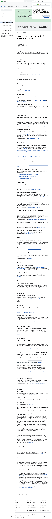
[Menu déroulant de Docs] (12, 1)
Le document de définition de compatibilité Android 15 (27, 156)
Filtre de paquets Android (36, 189)
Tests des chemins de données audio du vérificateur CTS (29, 174)
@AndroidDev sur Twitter (31, 502)
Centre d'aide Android (43, 500)
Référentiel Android (18, 500)
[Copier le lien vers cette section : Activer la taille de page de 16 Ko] (33, 69)
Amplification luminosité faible (33, 138)
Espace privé (30, 442)
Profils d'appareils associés (30, 233)
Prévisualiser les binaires (18, 505)
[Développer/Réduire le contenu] (23, 42)
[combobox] (29, 1)
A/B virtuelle (41, 453)
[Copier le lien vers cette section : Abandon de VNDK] (27, 61)
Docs (10, 1)
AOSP (18, 32)
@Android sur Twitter (30, 500)
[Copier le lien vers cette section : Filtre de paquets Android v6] (31, 184)
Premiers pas (10, 6)
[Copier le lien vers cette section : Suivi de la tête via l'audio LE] (31, 86)
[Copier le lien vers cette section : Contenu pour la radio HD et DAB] (34, 104)
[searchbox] (6, 10)
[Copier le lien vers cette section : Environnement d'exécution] (34, 376)
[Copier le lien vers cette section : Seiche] (22, 238)
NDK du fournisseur (28, 65)
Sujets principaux (25, 6)
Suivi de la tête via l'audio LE (26, 90)
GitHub (16, 510)
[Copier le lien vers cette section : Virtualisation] (26, 458)
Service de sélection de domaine (34, 207)
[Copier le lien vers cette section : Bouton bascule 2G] (27, 391)
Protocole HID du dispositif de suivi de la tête (25, 312)
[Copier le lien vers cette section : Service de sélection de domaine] (33, 201)
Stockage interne (31, 404)
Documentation (4, 4)
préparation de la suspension (22, 101)
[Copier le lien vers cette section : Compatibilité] (26, 143)
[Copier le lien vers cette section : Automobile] (25, 94)
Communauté (24, 514)
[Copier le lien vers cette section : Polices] (22, 281)
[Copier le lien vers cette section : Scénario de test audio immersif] (33, 159)
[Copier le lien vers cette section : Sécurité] (23, 389)
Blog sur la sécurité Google (31, 505)
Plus (15, 1)
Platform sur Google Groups (31, 507)
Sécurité (17, 6)
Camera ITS (25, 148)
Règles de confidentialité (19, 515)
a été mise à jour (36, 99)
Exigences (16, 502)
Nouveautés (3, 6)
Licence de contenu (46, 491)
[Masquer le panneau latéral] (12, 517)
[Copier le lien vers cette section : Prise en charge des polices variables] (36, 283)
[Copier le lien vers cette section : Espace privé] (24, 433)
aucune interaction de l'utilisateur (40, 100)
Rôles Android (39, 362)
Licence (36, 514)
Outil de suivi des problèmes (44, 510)
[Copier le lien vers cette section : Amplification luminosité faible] (32, 129)
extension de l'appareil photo (24, 134)
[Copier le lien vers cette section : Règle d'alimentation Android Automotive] (38, 97)
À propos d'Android (18, 514)
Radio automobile (31, 111)
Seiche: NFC (30, 258)
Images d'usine (17, 507)
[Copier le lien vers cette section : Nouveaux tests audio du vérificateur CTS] (38, 169)
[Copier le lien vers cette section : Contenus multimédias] (31, 326)
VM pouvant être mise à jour (28, 467)
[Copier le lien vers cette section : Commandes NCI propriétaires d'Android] (38, 192)
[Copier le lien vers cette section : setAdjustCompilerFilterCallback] (33, 378)
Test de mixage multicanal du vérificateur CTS (27, 176)
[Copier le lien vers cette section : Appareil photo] (27, 115)
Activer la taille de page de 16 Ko (34, 74)
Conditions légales (31, 514)
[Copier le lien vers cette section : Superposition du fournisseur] (32, 77)
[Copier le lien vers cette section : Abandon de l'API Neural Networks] (34, 315)
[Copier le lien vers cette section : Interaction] (24, 305)
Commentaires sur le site (29, 515)
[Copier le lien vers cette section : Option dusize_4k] (26, 397)
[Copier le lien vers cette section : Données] (23, 263)
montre (44, 232)
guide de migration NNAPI (33, 321)
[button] (6, 15)
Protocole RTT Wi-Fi (41, 227)
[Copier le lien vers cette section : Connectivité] (25, 182)
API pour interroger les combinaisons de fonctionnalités (38, 126)
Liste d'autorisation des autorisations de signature (37, 371)
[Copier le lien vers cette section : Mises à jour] (25, 446)
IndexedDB (19, 276)
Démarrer (47, 16)
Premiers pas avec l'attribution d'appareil (26, 487)
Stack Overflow (42, 508)
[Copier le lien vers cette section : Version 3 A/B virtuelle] (28, 449)
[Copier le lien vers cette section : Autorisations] (26, 338)
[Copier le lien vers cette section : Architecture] (25, 59)
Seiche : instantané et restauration (34, 249)
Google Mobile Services (43, 507)
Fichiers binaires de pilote (19, 508)
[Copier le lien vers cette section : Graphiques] (25, 293)
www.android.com (43, 505)
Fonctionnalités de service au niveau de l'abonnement (37, 219)
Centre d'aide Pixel (43, 502)
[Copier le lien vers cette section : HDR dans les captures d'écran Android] (36, 295)
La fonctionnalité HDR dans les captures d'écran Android (34, 298)
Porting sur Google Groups (31, 510)
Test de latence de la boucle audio (25, 178)
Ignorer (39, 16)
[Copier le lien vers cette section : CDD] (20, 154)
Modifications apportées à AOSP (28, 19)
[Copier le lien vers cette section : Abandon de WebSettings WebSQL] (34, 265)
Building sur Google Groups (31, 508)
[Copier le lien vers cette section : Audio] (21, 83)
